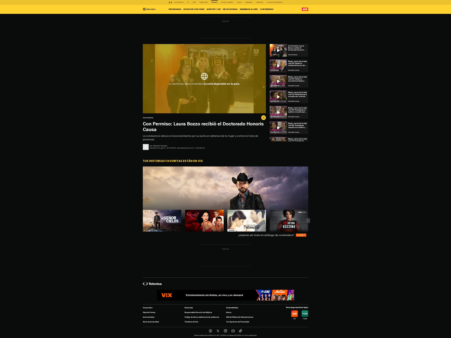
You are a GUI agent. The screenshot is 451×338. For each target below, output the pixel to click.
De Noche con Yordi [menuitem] (193, 9)
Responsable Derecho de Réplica (198, 312)
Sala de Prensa (149, 312)
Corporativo (148, 308)
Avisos (228, 312)
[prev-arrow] (141, 221)
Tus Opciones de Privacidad (237, 322)
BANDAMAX (249, 2)
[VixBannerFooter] (225, 295)
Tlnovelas (259, 2)
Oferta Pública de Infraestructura (239, 317)
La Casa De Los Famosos (274, 2)
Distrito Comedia (227, 2)
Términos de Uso (191, 322)
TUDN (194, 2)
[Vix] (305, 9)
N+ (188, 2)
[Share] (263, 117)
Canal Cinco (204, 2)
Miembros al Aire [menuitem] (249, 9)
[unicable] (149, 9)
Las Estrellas (178, 2)
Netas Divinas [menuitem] (230, 9)
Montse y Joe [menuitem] (214, 9)
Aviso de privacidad (151, 322)
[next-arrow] (307, 220)
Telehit (239, 2)
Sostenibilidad (232, 308)
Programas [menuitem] (175, 9)
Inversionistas (148, 317)
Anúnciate (189, 308)
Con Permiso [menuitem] (266, 9)
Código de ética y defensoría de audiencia (202, 317)
